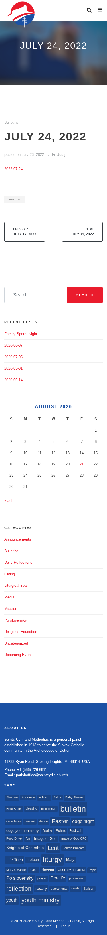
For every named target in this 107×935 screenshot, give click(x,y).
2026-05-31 (13, 368)
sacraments (59, 888)
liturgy (52, 859)
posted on (24, 154)
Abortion (12, 797)
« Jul (8, 500)
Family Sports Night (20, 334)
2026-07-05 (13, 357)
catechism (13, 821)
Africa (57, 797)
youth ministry (40, 900)
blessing (31, 808)
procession (76, 878)
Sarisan (89, 888)
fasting (47, 830)
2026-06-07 (13, 345)
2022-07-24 (13, 169)
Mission (10, 608)
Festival (75, 831)
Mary (70, 859)
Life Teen (14, 859)
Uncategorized (16, 643)
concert (30, 821)
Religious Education (20, 632)
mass (33, 869)
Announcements (17, 539)
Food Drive (14, 838)
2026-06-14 (13, 380)
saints (75, 888)
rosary (41, 888)
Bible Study (14, 808)
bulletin (15, 199)
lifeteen (33, 859)
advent (44, 797)
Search (85, 295)
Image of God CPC (73, 838)
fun (28, 838)
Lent (53, 848)
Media (9, 597)
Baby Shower (74, 797)
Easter (60, 821)
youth (11, 900)
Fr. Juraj (58, 154)
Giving (9, 574)
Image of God (45, 838)
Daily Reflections (18, 562)
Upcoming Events (19, 655)
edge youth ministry (22, 830)
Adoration (28, 797)
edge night (83, 821)
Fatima (60, 830)
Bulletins (11, 122)
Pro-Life (58, 878)
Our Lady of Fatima (71, 869)
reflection (18, 888)
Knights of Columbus (25, 848)
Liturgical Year (16, 585)
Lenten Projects (73, 848)
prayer (42, 878)
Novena (47, 870)
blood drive (48, 808)
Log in (65, 926)
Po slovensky (15, 620)
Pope (92, 870)
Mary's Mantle (16, 869)
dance (43, 821)
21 (82, 464)
